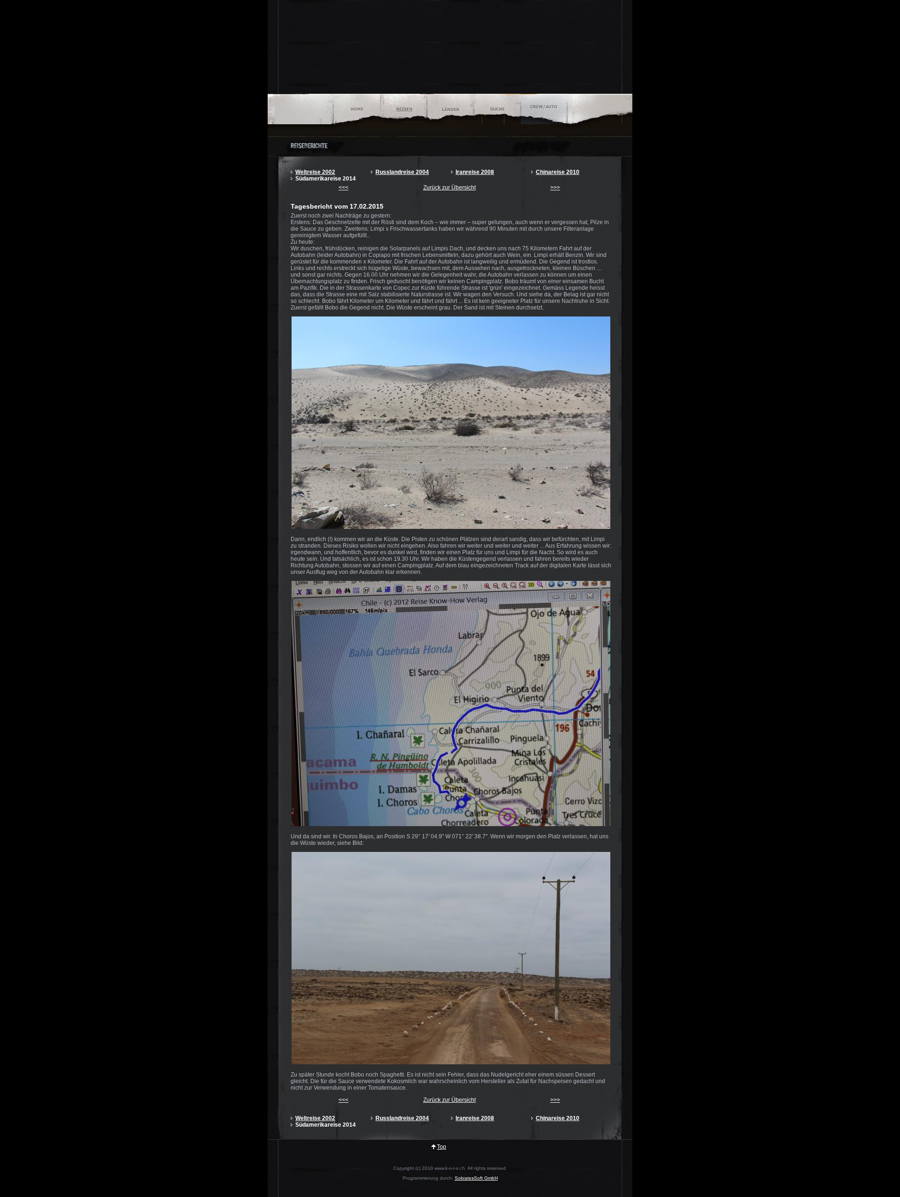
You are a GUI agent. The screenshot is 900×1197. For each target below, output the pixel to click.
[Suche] (497, 109)
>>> (555, 187)
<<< (343, 187)
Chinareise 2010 (557, 172)
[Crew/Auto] (544, 109)
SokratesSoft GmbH (476, 1178)
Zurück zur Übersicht (449, 187)
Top (441, 1147)
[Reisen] (404, 109)
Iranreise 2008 (475, 172)
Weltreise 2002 (315, 172)
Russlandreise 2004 (402, 172)
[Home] (357, 109)
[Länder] (450, 109)
